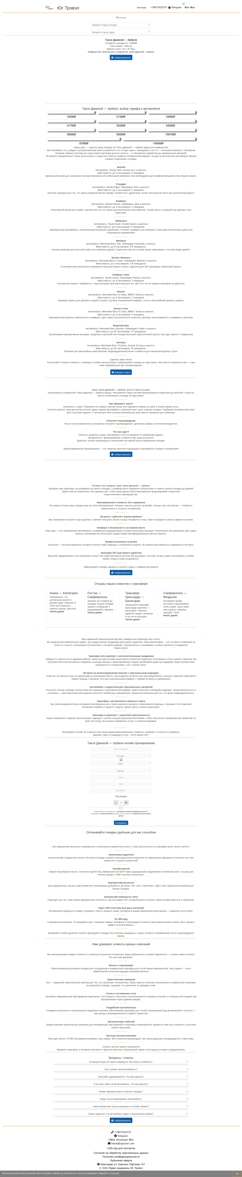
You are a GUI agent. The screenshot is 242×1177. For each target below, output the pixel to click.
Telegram (176, 7)
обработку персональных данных (134, 814)
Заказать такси (122, 372)
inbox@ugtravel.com (122, 1143)
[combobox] (121, 24)
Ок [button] (237, 1174)
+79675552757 (158, 7)
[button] (57, 611)
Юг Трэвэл (68, 7)
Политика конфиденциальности (121, 1157)
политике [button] (115, 1173)
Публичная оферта (121, 1160)
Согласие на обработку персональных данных (121, 1153)
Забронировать (122, 57)
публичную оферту (107, 813)
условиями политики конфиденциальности (132, 811)
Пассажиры (121, 796)
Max (192, 7)
